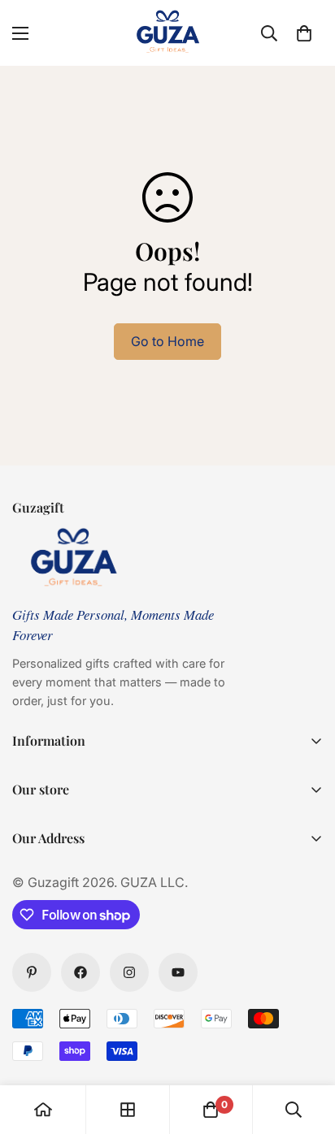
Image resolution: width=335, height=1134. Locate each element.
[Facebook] (80, 972)
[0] (304, 33)
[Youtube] (178, 972)
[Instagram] (129, 972)
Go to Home (167, 341)
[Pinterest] (31, 972)
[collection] (128, 1110)
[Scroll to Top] (305, 1048)
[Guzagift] (167, 33)
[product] (43, 1109)
